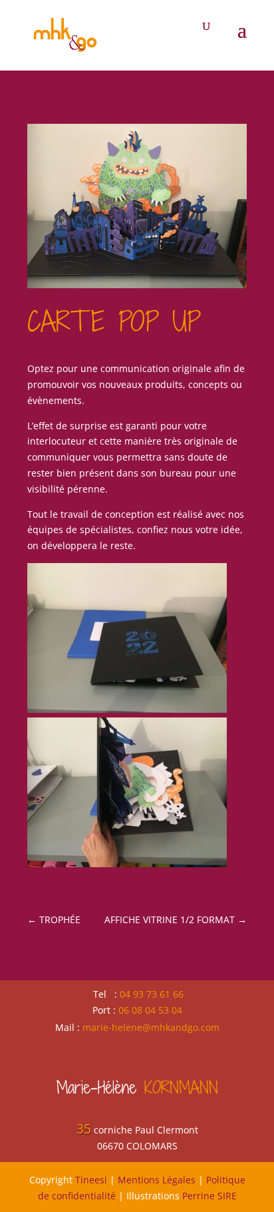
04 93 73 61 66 (152, 994)
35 (83, 1128)
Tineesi (91, 1179)
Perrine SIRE (209, 1195)
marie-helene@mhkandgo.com (150, 1027)
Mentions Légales (157, 1179)
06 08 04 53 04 (150, 1010)
